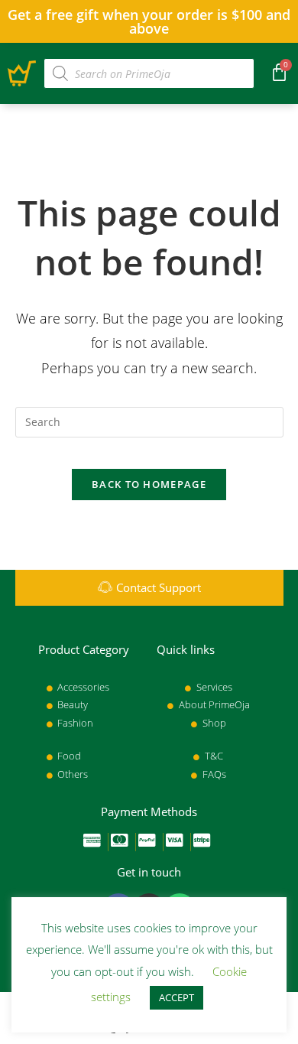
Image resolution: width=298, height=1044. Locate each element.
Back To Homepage (149, 484)
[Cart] (279, 72)
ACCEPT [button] (176, 997)
